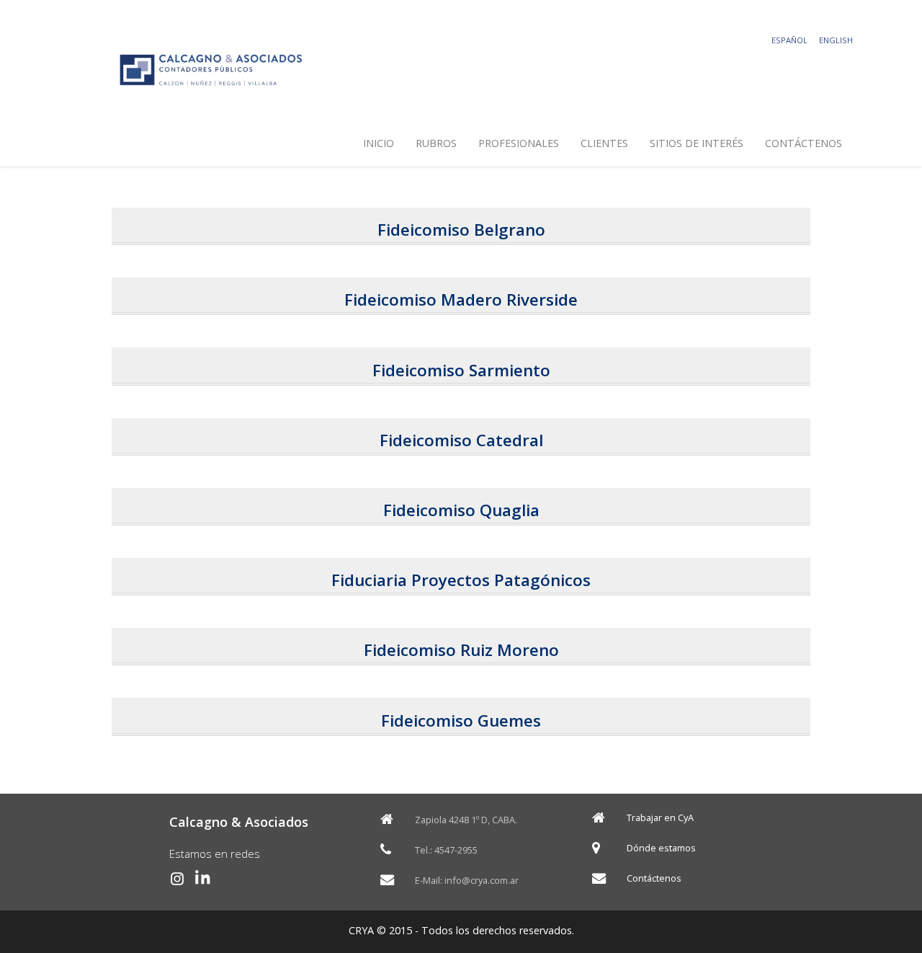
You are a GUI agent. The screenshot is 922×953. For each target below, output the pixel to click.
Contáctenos (803, 143)
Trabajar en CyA (660, 818)
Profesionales (518, 143)
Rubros (436, 143)
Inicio (378, 143)
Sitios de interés (696, 143)
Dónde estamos (661, 848)
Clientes (604, 143)
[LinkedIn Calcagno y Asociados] (203, 879)
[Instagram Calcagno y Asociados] (177, 879)
